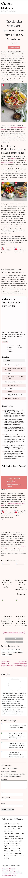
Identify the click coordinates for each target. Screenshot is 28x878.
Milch (20, 841)
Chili (5, 831)
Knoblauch (6, 838)
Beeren (20, 826)
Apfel (5, 824)
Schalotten (6, 851)
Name (3, 792)
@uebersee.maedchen (13, 484)
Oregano (4, 652)
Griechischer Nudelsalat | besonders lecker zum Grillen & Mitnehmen (7, 621)
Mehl (16, 841)
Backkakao (16, 824)
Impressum (5, 868)
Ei (8, 831)
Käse (12, 838)
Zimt (12, 855)
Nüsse (12, 843)
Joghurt (6, 836)
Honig (22, 833)
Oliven (12, 649)
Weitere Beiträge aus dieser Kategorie (14, 632)
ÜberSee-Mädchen (8, 7)
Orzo (9, 652)
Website (3, 803)
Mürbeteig (6, 843)
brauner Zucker (8, 828)
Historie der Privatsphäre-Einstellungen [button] (12, 873)
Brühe (14, 828)
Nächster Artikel (20, 664)
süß (20, 851)
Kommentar (4, 779)
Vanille (11, 853)
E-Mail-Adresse (5, 797)
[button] (9, 639)
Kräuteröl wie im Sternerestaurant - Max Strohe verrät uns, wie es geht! (16, 755)
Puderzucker (7, 848)
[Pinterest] (18, 16)
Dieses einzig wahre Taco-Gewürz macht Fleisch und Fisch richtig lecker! (17, 736)
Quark (13, 848)
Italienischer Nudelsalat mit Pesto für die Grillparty (7, 583)
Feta (3, 649)
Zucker (21, 855)
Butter (19, 828)
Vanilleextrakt (18, 853)
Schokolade (14, 851)
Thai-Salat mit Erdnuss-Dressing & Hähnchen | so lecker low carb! (21, 621)
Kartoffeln (17, 836)
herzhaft (17, 833)
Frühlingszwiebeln (8, 833)
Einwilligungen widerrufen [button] (9, 875)
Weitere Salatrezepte (10, 560)
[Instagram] (15, 16)
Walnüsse (6, 855)
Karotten (11, 836)
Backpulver (7, 826)
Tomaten (20, 652)
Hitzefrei (13, 158)
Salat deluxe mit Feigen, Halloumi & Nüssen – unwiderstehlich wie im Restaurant (21, 587)
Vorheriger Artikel (7, 664)
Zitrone (3, 654)
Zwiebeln (9, 654)
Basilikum (13, 826)
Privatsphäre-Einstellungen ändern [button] (11, 871)
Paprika (6, 846)
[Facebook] (12, 16)
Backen (10, 824)
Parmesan (12, 846)
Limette (6, 841)
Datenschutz (12, 868)
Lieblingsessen (19, 838)
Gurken (7, 649)
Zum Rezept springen (14, 47)
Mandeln (11, 841)
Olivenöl (18, 649)
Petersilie (14, 652)
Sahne (18, 848)
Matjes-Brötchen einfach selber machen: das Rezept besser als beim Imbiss (17, 745)
